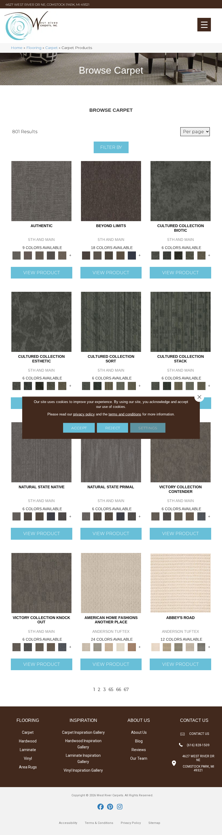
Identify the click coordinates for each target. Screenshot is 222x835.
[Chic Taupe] (190, 646)
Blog (139, 741)
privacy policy (84, 414)
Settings (147, 427)
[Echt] (28, 255)
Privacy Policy (131, 823)
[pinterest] (110, 807)
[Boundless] (178, 646)
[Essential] (28, 516)
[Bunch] (97, 385)
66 (118, 689)
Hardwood (28, 741)
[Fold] (109, 385)
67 (126, 689)
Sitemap (154, 823)
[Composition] (190, 255)
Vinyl (28, 758)
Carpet (51, 47)
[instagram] (120, 807)
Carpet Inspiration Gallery (83, 732)
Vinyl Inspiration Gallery (83, 770)
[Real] (62, 255)
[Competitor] (178, 516)
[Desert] (97, 255)
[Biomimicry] (181, 191)
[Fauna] (120, 255)
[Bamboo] (167, 646)
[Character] (167, 255)
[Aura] (181, 582)
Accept (79, 427)
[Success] (201, 516)
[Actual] (41, 191)
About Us (139, 732)
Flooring (33, 47)
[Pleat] (120, 385)
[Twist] (132, 385)
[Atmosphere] (97, 646)
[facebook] (101, 807)
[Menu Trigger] (204, 24)
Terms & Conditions (99, 823)
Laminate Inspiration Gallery (83, 758)
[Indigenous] (39, 516)
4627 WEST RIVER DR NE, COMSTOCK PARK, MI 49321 (47, 4)
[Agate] (111, 582)
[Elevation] (109, 255)
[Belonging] (41, 452)
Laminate (28, 750)
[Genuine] (39, 255)
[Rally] (190, 516)
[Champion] (167, 516)
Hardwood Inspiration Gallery (83, 744)
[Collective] (178, 255)
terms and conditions (125, 414)
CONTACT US (199, 734)
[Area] (111, 191)
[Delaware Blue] (201, 646)
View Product (41, 272)
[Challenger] (181, 452)
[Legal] (51, 255)
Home (16, 47)
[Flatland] (132, 255)
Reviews (139, 750)
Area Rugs (28, 767)
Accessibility (68, 823)
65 (111, 689)
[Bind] (111, 321)
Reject (112, 427)
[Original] (62, 516)
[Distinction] (201, 255)
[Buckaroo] (132, 646)
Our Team (138, 758)
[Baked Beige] (109, 646)
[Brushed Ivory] (120, 646)
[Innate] (51, 516)
